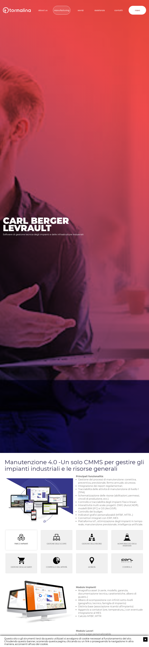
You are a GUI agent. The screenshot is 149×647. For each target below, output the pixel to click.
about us (42, 10)
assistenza (99, 10)
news (137, 10)
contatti (118, 10)
